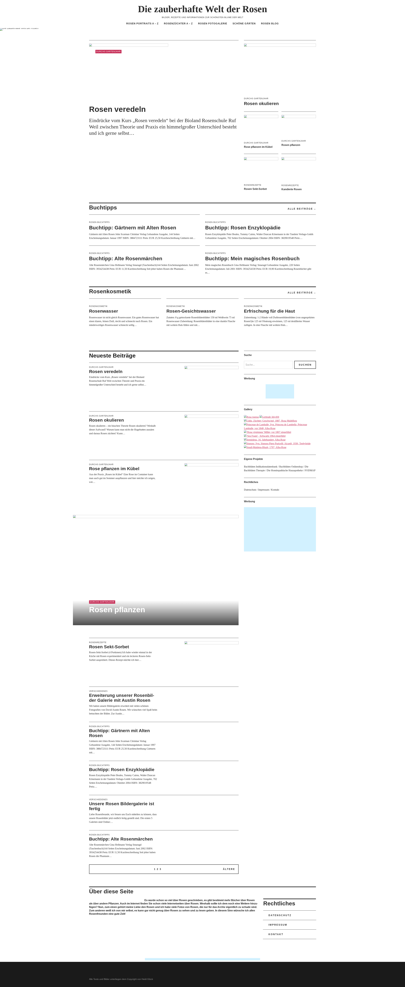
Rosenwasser (103, 311)
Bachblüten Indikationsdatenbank (260, 466)
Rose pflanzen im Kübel (258, 147)
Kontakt (275, 489)
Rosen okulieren (261, 103)
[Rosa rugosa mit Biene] (251, 417)
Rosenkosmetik (98, 306)
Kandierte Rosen (291, 189)
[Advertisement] (280, 391)
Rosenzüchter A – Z (178, 23)
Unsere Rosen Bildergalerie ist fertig (121, 806)
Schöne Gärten (244, 23)
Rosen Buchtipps (99, 222)
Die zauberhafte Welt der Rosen (202, 9)
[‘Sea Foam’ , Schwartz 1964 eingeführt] (265, 436)
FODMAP (310, 470)
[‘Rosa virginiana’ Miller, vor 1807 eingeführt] (267, 432)
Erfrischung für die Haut (269, 311)
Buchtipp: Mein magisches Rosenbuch (252, 258)
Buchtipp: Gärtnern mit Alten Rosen (132, 227)
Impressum (263, 489)
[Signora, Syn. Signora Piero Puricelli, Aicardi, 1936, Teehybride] (277, 443)
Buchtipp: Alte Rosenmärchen (125, 258)
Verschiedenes (98, 691)
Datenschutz (250, 489)
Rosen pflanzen (290, 145)
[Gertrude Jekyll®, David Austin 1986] (269, 417)
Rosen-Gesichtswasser (191, 311)
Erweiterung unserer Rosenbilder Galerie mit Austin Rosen (121, 698)
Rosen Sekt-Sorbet (255, 189)
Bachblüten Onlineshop (291, 466)
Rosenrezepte (252, 185)
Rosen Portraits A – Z (142, 23)
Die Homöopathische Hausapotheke (285, 470)
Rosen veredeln (117, 109)
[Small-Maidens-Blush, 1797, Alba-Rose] (265, 447)
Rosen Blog (270, 23)
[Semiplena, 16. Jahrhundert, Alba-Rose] (265, 439)
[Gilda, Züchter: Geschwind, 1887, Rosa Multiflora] (270, 420)
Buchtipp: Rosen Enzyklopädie (242, 227)
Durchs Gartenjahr (108, 51)
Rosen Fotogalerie (212, 23)
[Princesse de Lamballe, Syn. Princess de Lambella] (280, 428)
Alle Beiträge (300, 208)
